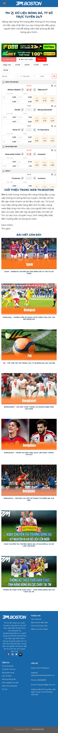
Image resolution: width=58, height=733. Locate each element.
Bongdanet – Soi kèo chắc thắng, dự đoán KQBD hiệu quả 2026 (29, 408)
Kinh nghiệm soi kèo (10, 683)
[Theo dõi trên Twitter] (16, 655)
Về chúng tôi (36, 619)
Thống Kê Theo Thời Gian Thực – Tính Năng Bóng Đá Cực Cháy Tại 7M (29, 591)
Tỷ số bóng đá (7, 666)
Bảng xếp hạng (8, 673)
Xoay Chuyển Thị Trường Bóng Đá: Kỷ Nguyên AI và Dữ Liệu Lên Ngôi (29, 545)
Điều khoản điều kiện (39, 622)
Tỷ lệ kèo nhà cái (8, 669)
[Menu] (4, 3)
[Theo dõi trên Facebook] (8, 655)
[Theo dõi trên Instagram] (12, 655)
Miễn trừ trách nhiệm (39, 629)
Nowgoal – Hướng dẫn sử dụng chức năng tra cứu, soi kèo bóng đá (29, 318)
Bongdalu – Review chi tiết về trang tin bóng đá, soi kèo (29, 499)
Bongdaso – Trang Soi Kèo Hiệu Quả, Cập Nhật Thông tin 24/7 (29, 454)
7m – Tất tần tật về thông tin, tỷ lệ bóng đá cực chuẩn (29, 363)
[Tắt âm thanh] (54, 76)
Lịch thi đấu (6, 676)
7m (3, 194)
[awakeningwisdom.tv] (29, 3)
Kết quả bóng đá (9, 679)
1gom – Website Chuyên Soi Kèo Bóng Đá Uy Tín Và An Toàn (29, 272)
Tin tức (5, 689)
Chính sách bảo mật (39, 626)
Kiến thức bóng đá (9, 686)
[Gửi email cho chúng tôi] (20, 655)
